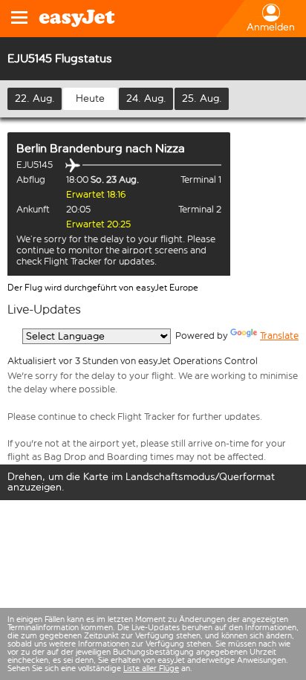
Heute (90, 98)
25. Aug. (202, 98)
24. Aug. (146, 98)
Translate (279, 335)
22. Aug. (35, 98)
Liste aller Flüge (151, 668)
